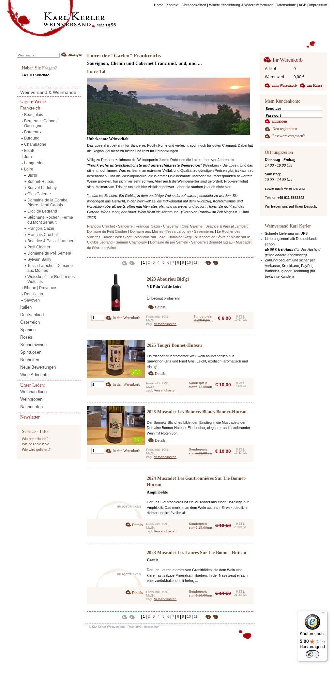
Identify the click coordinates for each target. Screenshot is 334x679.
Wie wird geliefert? (36, 449)
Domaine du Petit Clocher (107, 231)
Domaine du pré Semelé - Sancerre (178, 242)
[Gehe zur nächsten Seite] (205, 262)
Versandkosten (165, 324)
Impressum (151, 626)
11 (195, 262)
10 (189, 262)
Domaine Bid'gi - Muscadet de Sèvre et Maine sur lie (209, 237)
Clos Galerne (192, 226)
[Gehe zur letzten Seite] (215, 262)
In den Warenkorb (126, 318)
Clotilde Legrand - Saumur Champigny (117, 242)
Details (160, 307)
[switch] (312, 654)
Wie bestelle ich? (35, 439)
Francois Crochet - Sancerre (110, 226)
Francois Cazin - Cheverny (157, 226)
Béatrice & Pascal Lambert (226, 226)
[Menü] (323, 614)
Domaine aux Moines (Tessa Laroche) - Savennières (172, 231)
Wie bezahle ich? (35, 444)
